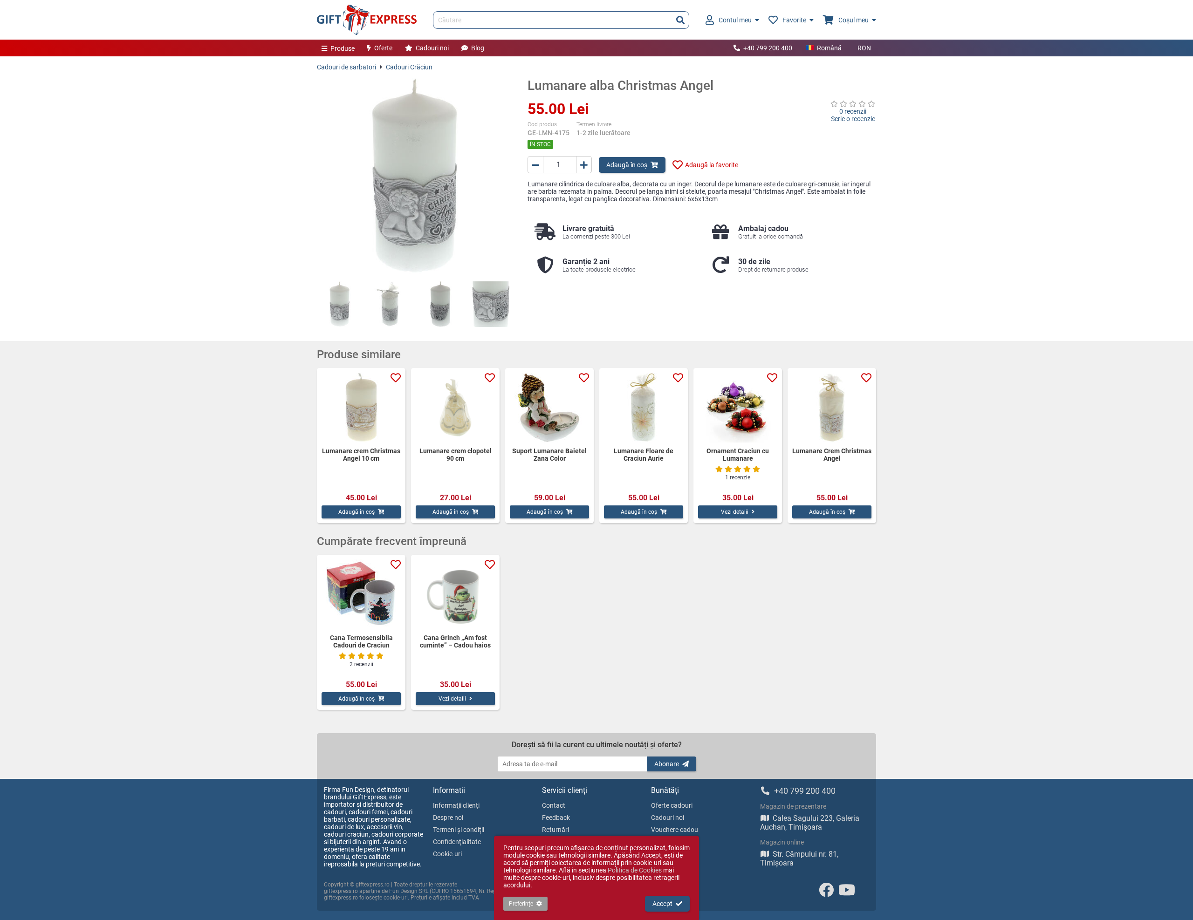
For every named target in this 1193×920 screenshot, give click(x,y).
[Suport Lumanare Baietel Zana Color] (549, 408)
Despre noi (448, 817)
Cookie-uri (447, 854)
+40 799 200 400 (767, 48)
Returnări (555, 829)
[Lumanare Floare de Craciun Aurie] (643, 408)
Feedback (556, 817)
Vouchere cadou (674, 829)
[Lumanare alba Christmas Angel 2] (390, 304)
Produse (342, 48)
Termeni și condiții (458, 829)
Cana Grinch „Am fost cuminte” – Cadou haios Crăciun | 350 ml (455, 641)
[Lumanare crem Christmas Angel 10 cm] (361, 408)
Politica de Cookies (635, 870)
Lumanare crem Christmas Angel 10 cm (361, 454)
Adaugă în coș (626, 165)
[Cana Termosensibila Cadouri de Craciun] (361, 594)
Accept (662, 903)
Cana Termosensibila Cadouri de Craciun (361, 641)
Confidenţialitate (457, 841)
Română (829, 48)
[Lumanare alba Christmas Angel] (415, 176)
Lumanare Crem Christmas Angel (831, 454)
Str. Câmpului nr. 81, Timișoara (799, 858)
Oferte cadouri (671, 805)
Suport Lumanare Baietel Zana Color (549, 454)
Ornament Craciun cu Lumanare (737, 454)
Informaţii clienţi (456, 805)
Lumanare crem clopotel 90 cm (455, 454)
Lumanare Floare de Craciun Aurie (643, 454)
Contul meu (735, 20)
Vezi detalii (734, 512)
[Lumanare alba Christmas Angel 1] (340, 304)
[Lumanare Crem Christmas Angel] (831, 408)
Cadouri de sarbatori (346, 67)
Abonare (666, 764)
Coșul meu (853, 20)
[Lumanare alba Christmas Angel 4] (491, 304)
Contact (553, 805)
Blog (477, 48)
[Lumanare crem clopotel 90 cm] (455, 408)
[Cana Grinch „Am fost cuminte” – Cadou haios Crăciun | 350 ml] (455, 594)
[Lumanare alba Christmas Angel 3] (440, 304)
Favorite (794, 20)
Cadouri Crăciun (409, 67)
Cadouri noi (432, 48)
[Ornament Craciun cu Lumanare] (737, 408)
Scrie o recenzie (853, 119)
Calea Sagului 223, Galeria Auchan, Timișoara (809, 822)
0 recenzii (852, 111)
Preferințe (521, 903)
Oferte (383, 48)
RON (864, 48)
